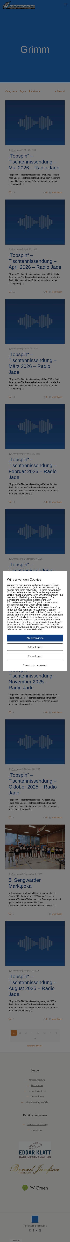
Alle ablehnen (35, 647)
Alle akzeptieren (35, 638)
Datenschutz (29, 665)
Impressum (42, 665)
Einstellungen (35, 656)
